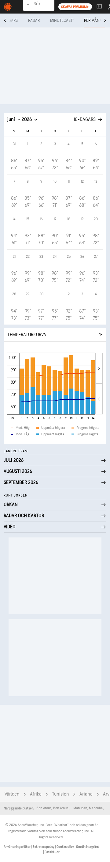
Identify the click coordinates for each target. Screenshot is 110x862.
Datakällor (52, 852)
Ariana (86, 794)
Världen (12, 794)
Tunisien (60, 794)
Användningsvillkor (17, 847)
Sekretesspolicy (44, 847)
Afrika (36, 794)
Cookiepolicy (66, 847)
